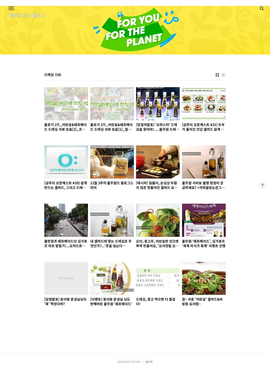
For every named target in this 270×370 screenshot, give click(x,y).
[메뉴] (11, 8)
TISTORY (136, 361)
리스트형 (223, 74)
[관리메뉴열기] (262, 185)
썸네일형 (217, 74)
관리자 (149, 361)
